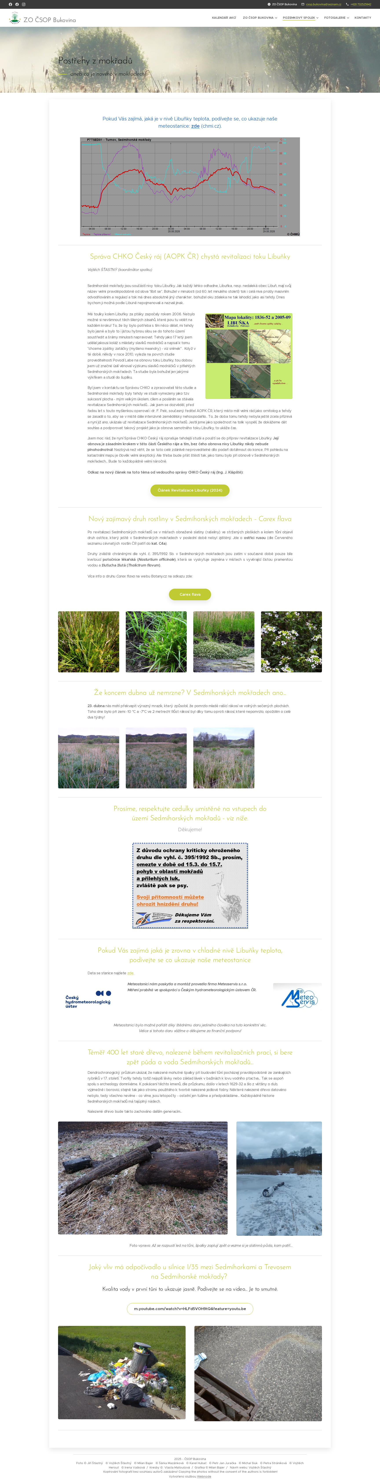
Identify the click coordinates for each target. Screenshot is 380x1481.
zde (195, 126)
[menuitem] (225, 17)
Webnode (204, 1476)
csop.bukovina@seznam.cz (323, 4)
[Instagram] (23, 4)
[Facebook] (10, 4)
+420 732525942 (361, 4)
